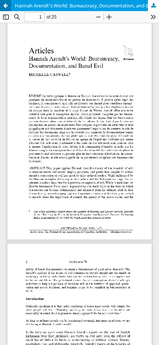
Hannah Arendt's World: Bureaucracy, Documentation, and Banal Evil (87, 5)
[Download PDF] (153, 5)
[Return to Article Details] (5, 5)
